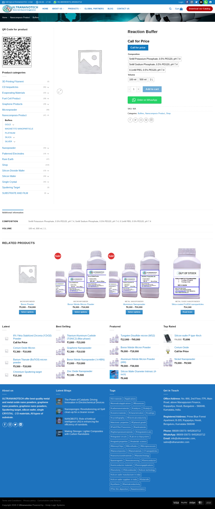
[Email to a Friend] (140, 120)
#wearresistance (138, 489)
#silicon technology (147, 470)
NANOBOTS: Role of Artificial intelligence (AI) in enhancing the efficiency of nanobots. (82, 422)
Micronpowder (9, 110)
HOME (45, 9)
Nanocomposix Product (20, 17)
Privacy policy (29, 501)
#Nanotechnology (142, 456)
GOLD (8, 124)
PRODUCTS (73, 9)
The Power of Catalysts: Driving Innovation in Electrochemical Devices (84, 401)
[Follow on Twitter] (196, 2)
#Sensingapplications (144, 465)
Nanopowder (9, 148)
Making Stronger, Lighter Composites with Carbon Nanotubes (84, 432)
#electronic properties (120, 422)
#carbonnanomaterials (120, 408)
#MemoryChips (117, 446)
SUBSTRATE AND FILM (15, 193)
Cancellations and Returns (49, 501)
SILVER (8, 141)
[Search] (170, 9)
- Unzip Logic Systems (54, 505)
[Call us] (206, 2)
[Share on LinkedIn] (151, 120)
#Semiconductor (149, 460)
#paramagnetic (117, 460)
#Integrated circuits (119, 437)
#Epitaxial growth (138, 422)
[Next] (212, 284)
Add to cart (152, 89)
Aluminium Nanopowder (134, 304)
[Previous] (2, 284)
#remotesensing (132, 460)
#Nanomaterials (135, 451)
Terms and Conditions (11, 501)
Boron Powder (27, 304)
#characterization (136, 413)
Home (4, 17)
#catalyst (147, 408)
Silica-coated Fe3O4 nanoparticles (188, 304)
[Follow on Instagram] (192, 2)
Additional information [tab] (13, 212)
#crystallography (117, 418)
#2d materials (116, 399)
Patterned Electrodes (13, 153)
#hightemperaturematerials (122, 432)
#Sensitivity (116, 470)
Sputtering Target (11, 187)
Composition (134, 54)
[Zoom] (60, 91)
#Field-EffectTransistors (121, 427)
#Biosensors (139, 403)
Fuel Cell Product (11, 98)
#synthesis (115, 484)
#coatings (150, 413)
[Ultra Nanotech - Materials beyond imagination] (20, 9)
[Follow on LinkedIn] (210, 2)
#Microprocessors (148, 446)
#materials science (138, 441)
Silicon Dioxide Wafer (13, 170)
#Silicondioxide (129, 470)
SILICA (8, 137)
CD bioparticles (10, 87)
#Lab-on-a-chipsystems (139, 437)
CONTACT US (123, 9)
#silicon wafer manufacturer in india (125, 475)
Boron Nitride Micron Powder (81, 304)
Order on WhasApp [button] (147, 100)
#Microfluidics (132, 446)
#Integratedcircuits (143, 432)
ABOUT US (57, 9)
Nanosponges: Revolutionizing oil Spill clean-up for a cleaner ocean (85, 410)
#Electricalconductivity (136, 418)
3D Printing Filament (13, 81)
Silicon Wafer (9, 176)
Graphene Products (12, 104)
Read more (187, 312)
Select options (27, 312)
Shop (168, 113)
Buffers (36, 17)
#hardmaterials (140, 427)
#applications (130, 399)
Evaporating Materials (13, 93)
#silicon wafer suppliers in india (124, 479)
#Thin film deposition (119, 489)
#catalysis (136, 408)
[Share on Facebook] (130, 120)
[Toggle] (48, 87)
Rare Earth (7, 159)
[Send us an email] (201, 2)
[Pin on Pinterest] (146, 120)
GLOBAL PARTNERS (94, 9)
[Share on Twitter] (135, 120)
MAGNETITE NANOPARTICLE (19, 129)
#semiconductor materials (121, 465)
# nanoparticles (151, 451)
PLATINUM (10, 133)
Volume (131, 75)
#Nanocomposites (118, 451)
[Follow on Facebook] (187, 2)
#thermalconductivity (131, 484)
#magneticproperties (119, 441)
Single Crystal (9, 182)
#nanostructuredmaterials (121, 456)
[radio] (155, 59)
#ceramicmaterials (118, 413)
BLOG (110, 9)
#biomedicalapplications (121, 403)
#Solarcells (144, 479)
